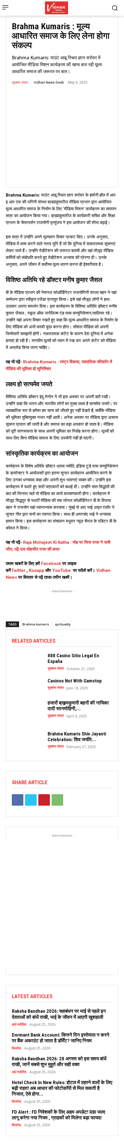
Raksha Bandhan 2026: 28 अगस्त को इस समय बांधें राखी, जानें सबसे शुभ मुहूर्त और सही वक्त (59, 1061)
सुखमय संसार (20, 82)
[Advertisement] (62, 601)
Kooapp (36, 570)
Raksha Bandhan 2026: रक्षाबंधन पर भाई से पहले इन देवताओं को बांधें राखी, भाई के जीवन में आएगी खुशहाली (59, 1014)
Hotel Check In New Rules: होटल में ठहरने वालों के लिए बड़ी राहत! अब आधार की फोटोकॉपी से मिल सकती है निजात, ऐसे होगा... (62, 1088)
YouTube (61, 570)
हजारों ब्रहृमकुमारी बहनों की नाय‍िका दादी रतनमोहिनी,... (78, 705)
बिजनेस (16, 1048)
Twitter (18, 570)
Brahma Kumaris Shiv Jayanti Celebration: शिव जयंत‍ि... (77, 736)
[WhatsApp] (57, 800)
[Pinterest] (44, 800)
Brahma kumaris (35, 624)
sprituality (63, 624)
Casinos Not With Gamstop (75, 681)
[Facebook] (17, 800)
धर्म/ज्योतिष (19, 1024)
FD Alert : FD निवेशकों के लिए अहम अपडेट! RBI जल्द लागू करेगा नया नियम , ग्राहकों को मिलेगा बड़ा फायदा (58, 1115)
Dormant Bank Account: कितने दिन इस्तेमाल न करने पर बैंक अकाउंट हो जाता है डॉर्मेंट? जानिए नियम (60, 1037)
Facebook (51, 563)
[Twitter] (31, 800)
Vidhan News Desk (49, 82)
